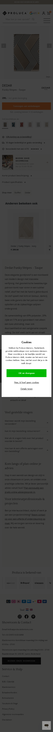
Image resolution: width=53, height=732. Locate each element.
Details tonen (27, 388)
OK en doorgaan (26, 373)
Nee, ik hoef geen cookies (26, 382)
